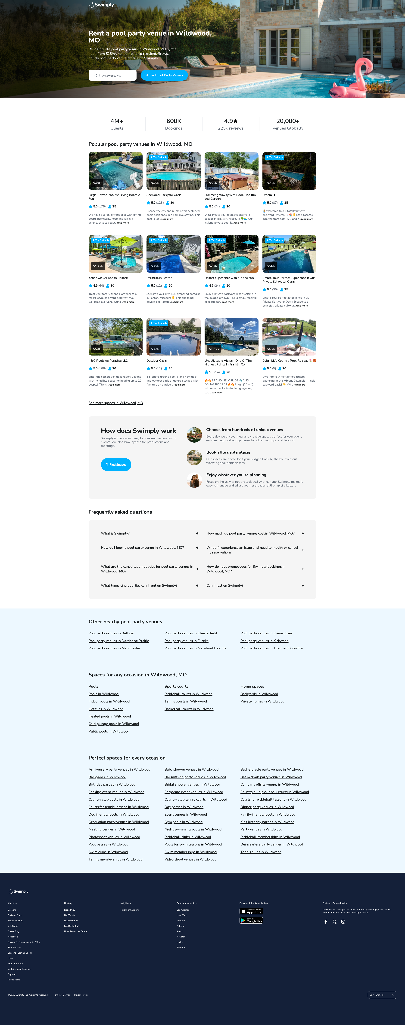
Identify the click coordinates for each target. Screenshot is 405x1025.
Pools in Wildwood (104, 694)
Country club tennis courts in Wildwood (196, 799)
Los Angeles (183, 909)
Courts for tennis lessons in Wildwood (119, 807)
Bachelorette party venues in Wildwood (272, 769)
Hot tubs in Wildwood (106, 709)
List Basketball (71, 926)
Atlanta (180, 926)
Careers (12, 909)
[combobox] (113, 75)
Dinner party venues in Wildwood (267, 807)
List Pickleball (71, 920)
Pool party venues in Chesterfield (191, 633)
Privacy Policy (81, 994)
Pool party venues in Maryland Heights (195, 648)
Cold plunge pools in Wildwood (114, 723)
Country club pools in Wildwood (114, 799)
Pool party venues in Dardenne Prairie (119, 641)
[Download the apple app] (251, 911)
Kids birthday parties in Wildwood (267, 822)
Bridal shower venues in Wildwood (192, 784)
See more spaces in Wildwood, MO (116, 403)
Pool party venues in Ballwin (111, 633)
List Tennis (69, 915)
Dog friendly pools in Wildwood (114, 814)
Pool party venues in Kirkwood (264, 641)
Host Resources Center (76, 931)
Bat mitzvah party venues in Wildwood (271, 777)
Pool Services (15, 947)
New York (182, 915)
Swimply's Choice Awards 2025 (24, 942)
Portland (181, 920)
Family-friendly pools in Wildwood (267, 814)
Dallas (180, 942)
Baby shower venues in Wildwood (191, 769)
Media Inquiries (15, 920)
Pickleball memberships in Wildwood (270, 837)
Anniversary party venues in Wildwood (119, 769)
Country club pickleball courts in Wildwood (274, 792)
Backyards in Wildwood (259, 694)
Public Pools (14, 979)
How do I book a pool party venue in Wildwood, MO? (142, 547)
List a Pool (69, 909)
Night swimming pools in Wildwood (193, 829)
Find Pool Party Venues (166, 75)
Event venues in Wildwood (186, 814)
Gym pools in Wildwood (183, 822)
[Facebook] (326, 921)
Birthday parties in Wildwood (112, 784)
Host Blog (13, 936)
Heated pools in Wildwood (110, 716)
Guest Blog (13, 931)
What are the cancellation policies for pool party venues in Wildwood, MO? (147, 569)
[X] (334, 921)
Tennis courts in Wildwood (186, 701)
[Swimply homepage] (202, 5)
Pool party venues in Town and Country (271, 648)
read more (123, 223)
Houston (181, 936)
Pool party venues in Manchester (114, 648)
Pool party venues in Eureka (187, 641)
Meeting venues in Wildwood (112, 829)
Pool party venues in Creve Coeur (266, 633)
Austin (180, 931)
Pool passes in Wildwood (108, 844)
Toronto (181, 947)
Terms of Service (61, 994)
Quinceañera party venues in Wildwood (271, 844)
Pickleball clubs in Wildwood (188, 837)
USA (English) (376, 994)
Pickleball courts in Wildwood (188, 694)
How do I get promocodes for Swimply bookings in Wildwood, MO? (246, 569)
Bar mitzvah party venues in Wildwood (195, 777)
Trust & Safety (15, 963)
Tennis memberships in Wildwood (115, 859)
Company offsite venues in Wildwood (269, 784)
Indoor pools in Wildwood (109, 701)
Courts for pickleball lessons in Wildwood (273, 799)
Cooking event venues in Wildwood (116, 792)
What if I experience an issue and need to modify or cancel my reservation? (252, 550)
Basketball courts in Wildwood (189, 709)
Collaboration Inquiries (19, 968)
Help (10, 958)
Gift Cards (13, 926)
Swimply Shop (15, 915)
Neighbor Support (129, 909)
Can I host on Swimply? (224, 585)
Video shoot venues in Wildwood (190, 859)
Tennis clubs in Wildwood (260, 852)
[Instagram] (343, 921)
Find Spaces (117, 464)
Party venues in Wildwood (261, 829)
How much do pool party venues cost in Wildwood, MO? (250, 533)
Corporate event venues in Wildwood (194, 792)
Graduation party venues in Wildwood (119, 822)
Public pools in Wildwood (109, 731)
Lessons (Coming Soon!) (20, 952)
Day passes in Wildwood (184, 807)
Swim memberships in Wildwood (191, 852)
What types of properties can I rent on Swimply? (139, 585)
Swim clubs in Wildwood (108, 852)
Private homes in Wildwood (262, 701)
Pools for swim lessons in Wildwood (193, 844)
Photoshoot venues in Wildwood (114, 837)
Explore (12, 974)
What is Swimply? (115, 533)
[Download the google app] (251, 920)
